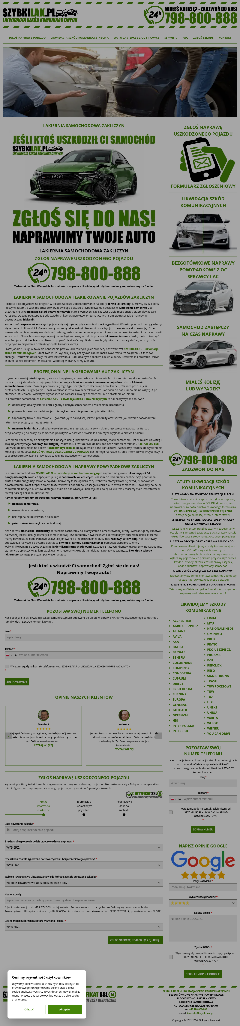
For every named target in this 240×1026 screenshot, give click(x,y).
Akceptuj (64, 1009)
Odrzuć (29, 1009)
